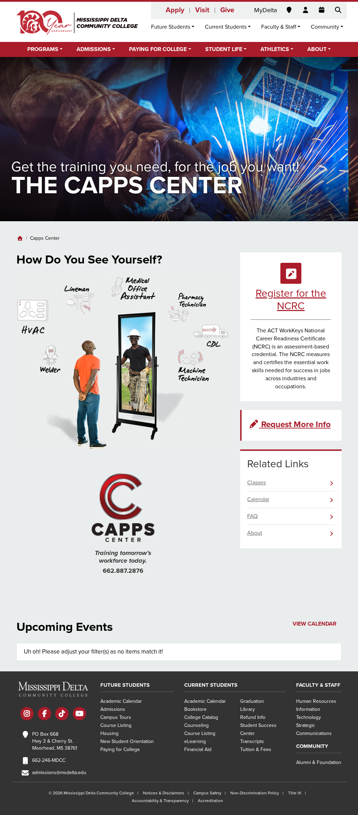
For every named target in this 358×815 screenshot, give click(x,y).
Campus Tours (115, 717)
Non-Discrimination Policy (254, 793)
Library (247, 709)
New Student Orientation (127, 741)
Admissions (112, 709)
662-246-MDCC (48, 760)
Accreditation (210, 800)
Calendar (258, 499)
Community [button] (325, 26)
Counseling (196, 725)
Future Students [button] (170, 26)
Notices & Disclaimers (163, 793)
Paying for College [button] (158, 49)
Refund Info (252, 717)
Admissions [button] (94, 49)
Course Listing (115, 725)
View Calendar (314, 623)
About (254, 532)
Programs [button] (42, 49)
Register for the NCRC (291, 299)
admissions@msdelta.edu (59, 773)
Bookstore (195, 709)
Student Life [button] (223, 49)
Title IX (294, 793)
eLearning (195, 741)
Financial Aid (198, 749)
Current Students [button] (225, 26)
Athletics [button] (274, 49)
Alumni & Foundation (318, 762)
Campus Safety (207, 793)
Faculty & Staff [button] (278, 26)
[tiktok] (62, 714)
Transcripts (252, 741)
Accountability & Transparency (160, 800)
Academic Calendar (121, 701)
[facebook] (44, 714)
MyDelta (265, 10)
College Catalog (201, 717)
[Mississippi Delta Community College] (77, 22)
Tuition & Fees (255, 749)
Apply (175, 10)
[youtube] (79, 714)
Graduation (252, 701)
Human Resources (316, 701)
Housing (109, 733)
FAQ (252, 516)
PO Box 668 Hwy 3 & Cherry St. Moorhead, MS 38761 (54, 741)
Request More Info (295, 424)
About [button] (317, 49)
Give (227, 10)
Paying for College (120, 749)
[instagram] (27, 714)
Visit (202, 10)
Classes (256, 482)
